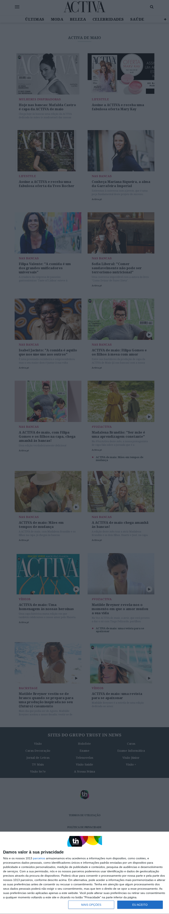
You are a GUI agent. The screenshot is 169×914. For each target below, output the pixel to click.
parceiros (39, 858)
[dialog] (84, 873)
